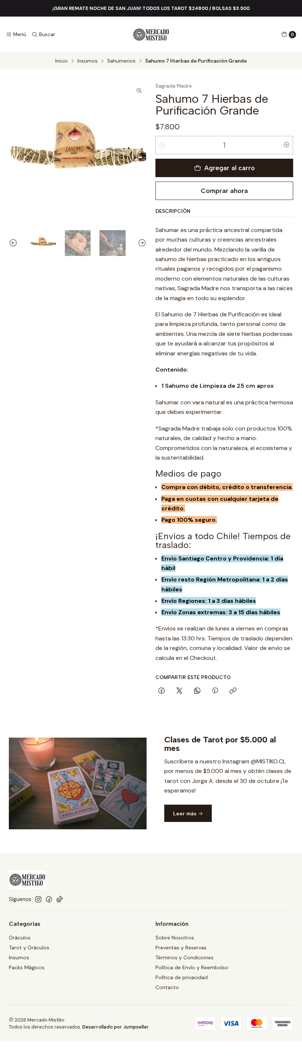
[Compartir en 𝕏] (179, 691)
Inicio (61, 61)
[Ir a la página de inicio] (151, 34)
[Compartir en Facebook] (161, 691)
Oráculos (20, 937)
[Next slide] (141, 243)
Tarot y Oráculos (29, 947)
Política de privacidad (181, 977)
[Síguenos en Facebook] (49, 899)
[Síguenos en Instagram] (38, 899)
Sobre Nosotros (174, 937)
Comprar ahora (224, 190)
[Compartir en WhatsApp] (197, 691)
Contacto (167, 987)
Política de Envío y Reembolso (191, 967)
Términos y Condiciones (184, 957)
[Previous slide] (14, 243)
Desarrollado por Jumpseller (115, 1027)
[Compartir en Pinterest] (215, 691)
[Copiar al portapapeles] (233, 691)
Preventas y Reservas (181, 947)
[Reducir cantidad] (162, 145)
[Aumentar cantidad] (286, 145)
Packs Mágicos (27, 967)
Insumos (87, 61)
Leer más (185, 813)
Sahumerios (121, 61)
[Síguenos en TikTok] (59, 899)
